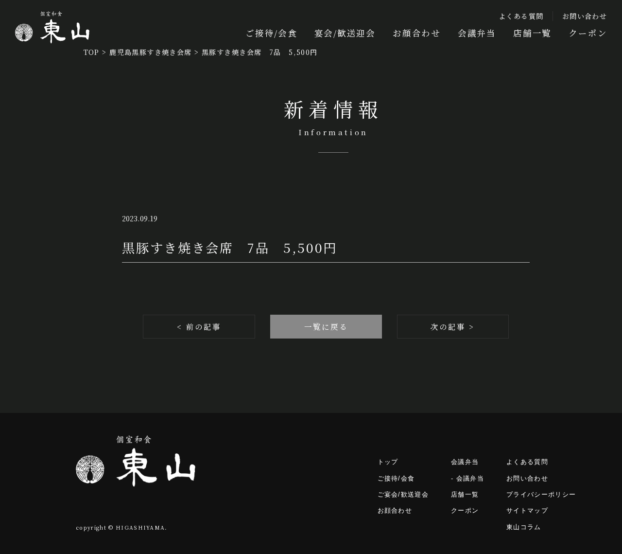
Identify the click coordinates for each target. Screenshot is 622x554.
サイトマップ (527, 510)
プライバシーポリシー (541, 494)
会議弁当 (477, 33)
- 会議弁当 (467, 478)
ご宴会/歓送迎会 (403, 494)
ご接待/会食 (271, 33)
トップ (388, 461)
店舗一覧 (532, 33)
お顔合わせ (417, 33)
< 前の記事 (199, 326)
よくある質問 (521, 16)
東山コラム (523, 527)
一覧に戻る (326, 326)
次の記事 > (453, 326)
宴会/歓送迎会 (345, 33)
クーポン (588, 33)
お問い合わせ (584, 16)
